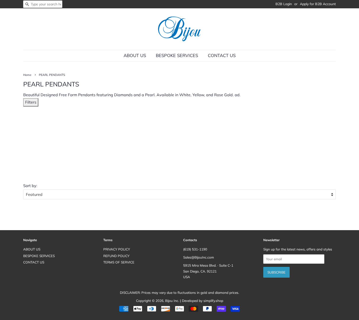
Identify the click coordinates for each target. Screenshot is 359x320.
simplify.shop (213, 300)
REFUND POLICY (116, 256)
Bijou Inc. (172, 300)
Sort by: (30, 185)
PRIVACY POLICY (116, 249)
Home (27, 75)
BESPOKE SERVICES (177, 55)
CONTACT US (222, 55)
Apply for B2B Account (318, 4)
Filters (30, 102)
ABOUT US (135, 55)
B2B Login (283, 4)
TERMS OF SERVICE (118, 262)
